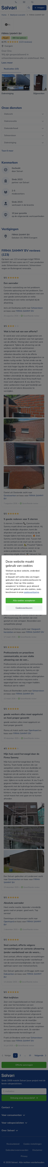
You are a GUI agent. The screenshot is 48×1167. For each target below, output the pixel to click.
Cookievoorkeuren (24, 608)
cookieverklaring (31, 592)
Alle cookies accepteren (24, 600)
